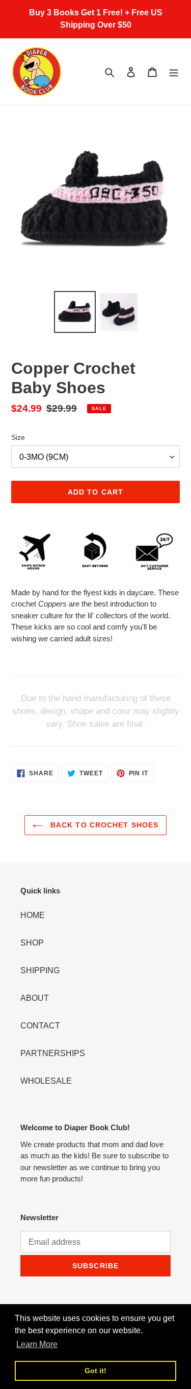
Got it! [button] (95, 1370)
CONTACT (40, 1025)
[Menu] (173, 71)
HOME (32, 915)
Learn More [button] (37, 1344)
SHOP (32, 942)
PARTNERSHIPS (52, 1053)
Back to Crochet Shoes (103, 825)
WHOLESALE (46, 1081)
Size (18, 437)
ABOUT (34, 998)
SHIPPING (40, 970)
